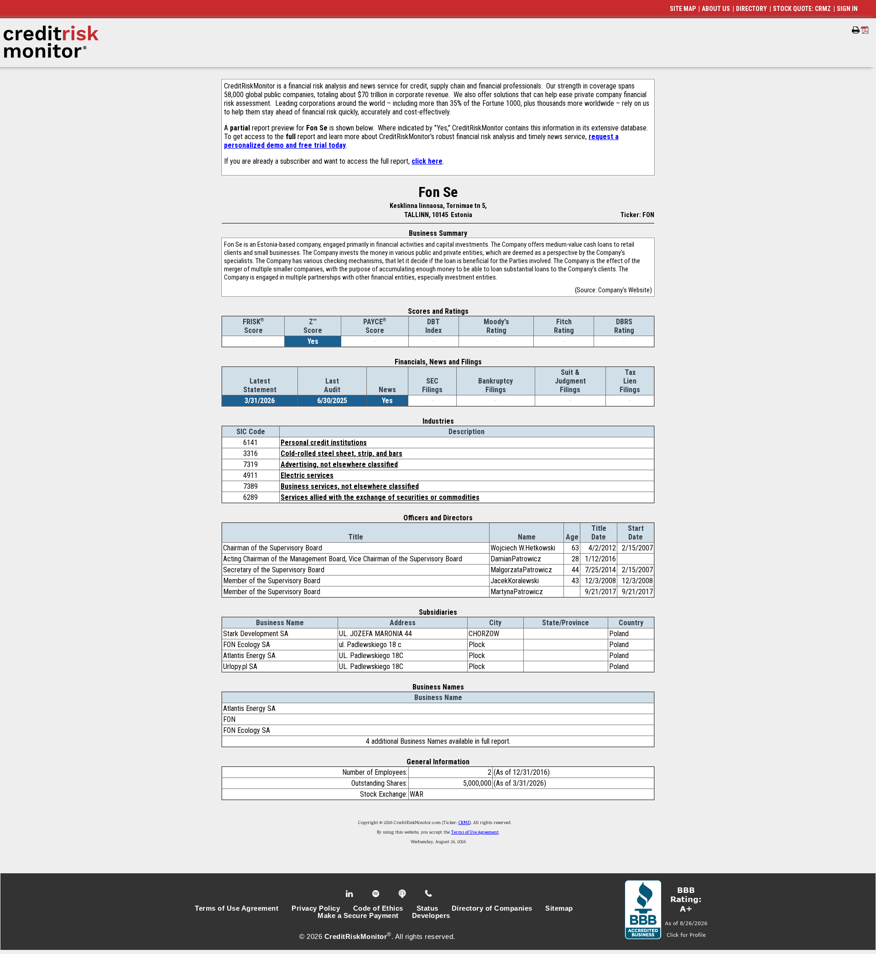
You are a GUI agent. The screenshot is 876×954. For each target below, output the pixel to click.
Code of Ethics (378, 908)
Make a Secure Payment (358, 915)
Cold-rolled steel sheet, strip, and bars (341, 453)
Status (427, 908)
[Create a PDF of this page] (865, 30)
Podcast (403, 894)
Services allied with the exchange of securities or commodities (380, 497)
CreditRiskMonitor (355, 936)
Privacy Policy (316, 908)
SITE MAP (683, 8)
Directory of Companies (492, 908)
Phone (429, 894)
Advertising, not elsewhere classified (339, 464)
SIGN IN (847, 8)
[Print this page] (855, 30)
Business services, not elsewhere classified (350, 486)
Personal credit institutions (324, 442)
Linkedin (350, 894)
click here (427, 161)
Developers (431, 915)
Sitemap (559, 908)
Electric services (307, 475)
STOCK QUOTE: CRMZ (802, 8)
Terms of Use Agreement (475, 833)
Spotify (376, 894)
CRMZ (464, 823)
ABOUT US (716, 8)
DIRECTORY (751, 8)
